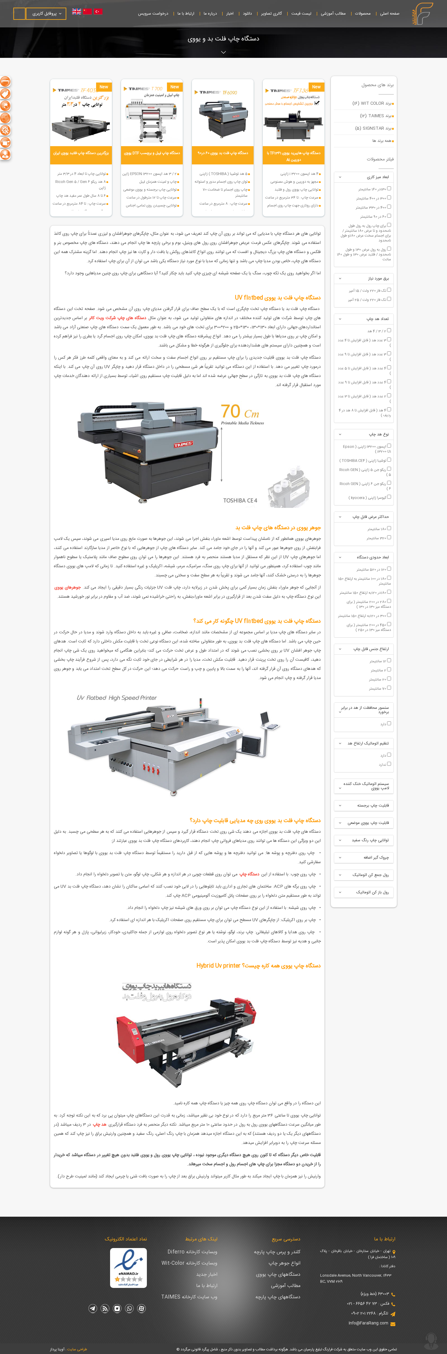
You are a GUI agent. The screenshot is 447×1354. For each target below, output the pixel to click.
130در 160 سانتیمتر (373, 189)
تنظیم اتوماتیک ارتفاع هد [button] (368, 743)
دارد (383, 724)
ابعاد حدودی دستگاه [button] (373, 557)
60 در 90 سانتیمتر (373, 216)
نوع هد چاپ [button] (379, 434)
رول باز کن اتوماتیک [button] (372, 892)
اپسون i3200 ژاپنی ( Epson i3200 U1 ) (367, 449)
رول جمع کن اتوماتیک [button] (371, 875)
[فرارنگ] (422, 13)
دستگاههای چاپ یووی (278, 1275)
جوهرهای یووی (68, 587)
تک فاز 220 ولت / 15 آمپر (368, 290)
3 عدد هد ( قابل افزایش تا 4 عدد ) (364, 342)
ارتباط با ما (186, 13)
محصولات (363, 13)
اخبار (230, 13)
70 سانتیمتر (378, 688)
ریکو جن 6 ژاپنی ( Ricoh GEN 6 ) (365, 486)
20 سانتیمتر (378, 679)
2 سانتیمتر (379, 670)
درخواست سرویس (153, 13)
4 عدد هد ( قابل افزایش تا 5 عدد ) (364, 370)
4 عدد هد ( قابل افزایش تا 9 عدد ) (364, 384)
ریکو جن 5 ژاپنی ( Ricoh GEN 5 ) (365, 472)
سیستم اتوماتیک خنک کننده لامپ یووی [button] (366, 786)
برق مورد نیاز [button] (378, 278)
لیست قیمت (301, 13)
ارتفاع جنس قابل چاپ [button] (371, 649)
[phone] (431, 1341)
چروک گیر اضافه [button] (376, 857)
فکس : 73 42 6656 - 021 (368, 1303)
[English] (78, 12)
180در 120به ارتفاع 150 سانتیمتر (363, 592)
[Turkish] (102, 12)
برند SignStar (373, 128)
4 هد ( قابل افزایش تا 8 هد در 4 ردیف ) (365, 412)
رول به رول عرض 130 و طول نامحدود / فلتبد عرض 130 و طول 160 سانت (364, 254)
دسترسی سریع (286, 1239)
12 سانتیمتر (378, 661)
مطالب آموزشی (333, 13)
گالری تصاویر (271, 13)
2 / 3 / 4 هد (377, 331)
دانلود (247, 13)
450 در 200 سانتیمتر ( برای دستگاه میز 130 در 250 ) (369, 627)
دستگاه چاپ (250, 874)
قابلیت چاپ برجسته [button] (373, 805)
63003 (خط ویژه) (375, 1294)
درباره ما (210, 13)
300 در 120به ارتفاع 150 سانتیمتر (362, 615)
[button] (340, 177)
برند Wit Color (371, 103)
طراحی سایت (77, 1349)
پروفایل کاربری (45, 13)
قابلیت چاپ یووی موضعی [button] (368, 823)
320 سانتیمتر (377, 538)
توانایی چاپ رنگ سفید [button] (370, 840)
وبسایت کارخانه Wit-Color (189, 1263)
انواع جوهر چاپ (284, 1263)
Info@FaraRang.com (368, 1323)
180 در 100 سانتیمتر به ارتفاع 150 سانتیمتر (364, 581)
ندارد (383, 764)
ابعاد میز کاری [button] (378, 177)
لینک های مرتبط (201, 1239)
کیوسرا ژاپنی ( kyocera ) (367, 497)
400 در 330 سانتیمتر (371, 207)
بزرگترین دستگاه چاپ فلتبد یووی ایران (81, 153)
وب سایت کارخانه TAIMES (189, 1297)
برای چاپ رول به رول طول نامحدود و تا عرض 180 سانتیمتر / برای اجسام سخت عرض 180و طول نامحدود (366, 233)
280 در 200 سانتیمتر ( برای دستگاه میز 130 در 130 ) (369, 604)
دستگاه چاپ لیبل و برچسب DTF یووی (152, 153)
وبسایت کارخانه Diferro (192, 1252)
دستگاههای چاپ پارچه (277, 1297)
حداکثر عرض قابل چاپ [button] (370, 517)
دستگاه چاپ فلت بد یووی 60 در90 (223, 153)
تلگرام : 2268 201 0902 (369, 1313)
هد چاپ (99, 1124)
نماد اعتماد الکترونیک (126, 1239)
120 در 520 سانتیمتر (372, 569)
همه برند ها (381, 141)
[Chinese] (90, 12)
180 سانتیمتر (377, 529)
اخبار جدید (206, 1275)
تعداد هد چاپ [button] (377, 319)
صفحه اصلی (390, 13)
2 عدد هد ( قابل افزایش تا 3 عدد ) (364, 398)
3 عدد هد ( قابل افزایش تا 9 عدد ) (364, 356)
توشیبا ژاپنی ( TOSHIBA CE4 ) (363, 460)
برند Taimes (375, 116)
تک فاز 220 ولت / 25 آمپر (367, 299)
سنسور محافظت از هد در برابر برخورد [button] (365, 710)
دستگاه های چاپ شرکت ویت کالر (117, 318)
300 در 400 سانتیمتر (371, 198)
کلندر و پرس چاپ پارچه (277, 1252)
